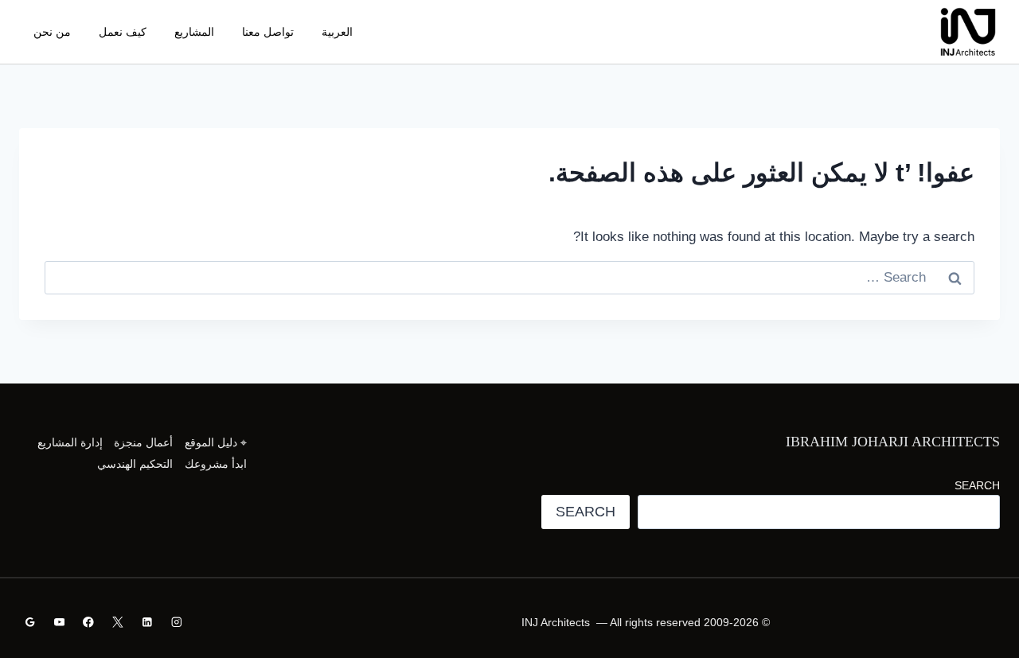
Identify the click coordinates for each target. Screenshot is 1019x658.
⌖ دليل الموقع (216, 442)
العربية (337, 31)
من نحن (52, 31)
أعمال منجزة (143, 442)
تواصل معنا (268, 31)
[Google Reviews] (30, 622)
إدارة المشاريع (70, 442)
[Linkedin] (147, 622)
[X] (117, 622)
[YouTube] (59, 622)
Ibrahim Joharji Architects (893, 442)
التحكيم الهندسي (135, 463)
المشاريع (194, 31)
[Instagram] (176, 622)
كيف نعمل (122, 31)
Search (977, 485)
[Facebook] (89, 622)
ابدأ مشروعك (216, 463)
